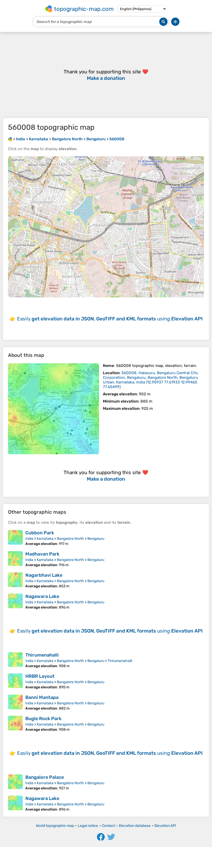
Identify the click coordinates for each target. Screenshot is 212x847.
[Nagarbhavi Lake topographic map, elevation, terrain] (15, 580)
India (29, 538)
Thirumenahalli (42, 655)
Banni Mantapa (41, 697)
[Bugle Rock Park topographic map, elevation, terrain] (15, 724)
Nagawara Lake (42, 596)
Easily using (110, 319)
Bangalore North (70, 538)
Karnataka (45, 538)
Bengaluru (95, 538)
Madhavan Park (42, 554)
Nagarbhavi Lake (43, 575)
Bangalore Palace (44, 777)
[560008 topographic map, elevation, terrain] (53, 408)
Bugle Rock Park (43, 718)
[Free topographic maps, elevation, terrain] (10, 139)
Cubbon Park (39, 533)
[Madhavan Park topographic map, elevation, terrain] (15, 559)
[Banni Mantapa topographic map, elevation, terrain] (15, 703)
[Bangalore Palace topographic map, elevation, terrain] (15, 782)
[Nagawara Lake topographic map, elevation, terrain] (15, 602)
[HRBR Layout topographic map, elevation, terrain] (15, 681)
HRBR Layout (40, 676)
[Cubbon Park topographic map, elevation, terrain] (15, 538)
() (150, 380)
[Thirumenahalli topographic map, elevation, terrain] (15, 660)
